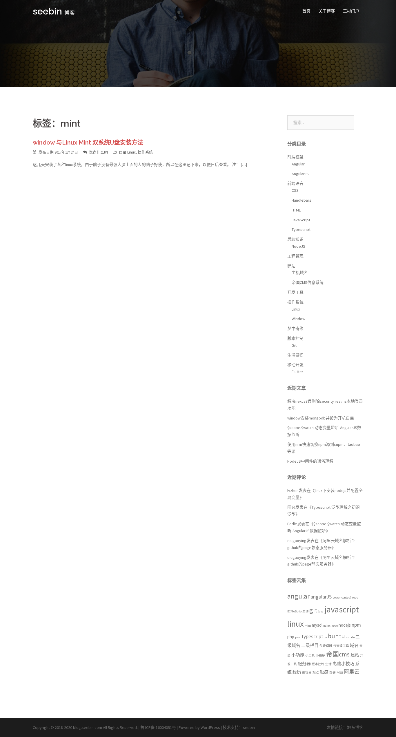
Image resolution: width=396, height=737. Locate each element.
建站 (291, 266)
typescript (312, 636)
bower (337, 597)
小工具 (310, 655)
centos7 (346, 597)
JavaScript (301, 219)
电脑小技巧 (343, 663)
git (313, 610)
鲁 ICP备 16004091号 (158, 727)
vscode (350, 637)
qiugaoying (296, 540)
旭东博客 (355, 727)
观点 (316, 672)
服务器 (304, 663)
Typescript (301, 229)
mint (308, 625)
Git (294, 345)
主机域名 (300, 272)
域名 (354, 645)
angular (298, 596)
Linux (131, 152)
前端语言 (295, 183)
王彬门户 (351, 11)
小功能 (297, 655)
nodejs (345, 625)
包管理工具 (341, 646)
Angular (298, 164)
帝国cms (338, 654)
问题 (340, 672)
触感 (324, 672)
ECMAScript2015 (297, 611)
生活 (328, 664)
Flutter (297, 371)
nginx (326, 625)
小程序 (320, 655)
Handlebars (301, 200)
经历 (297, 672)
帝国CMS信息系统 (308, 282)
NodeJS (298, 246)
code (355, 597)
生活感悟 (295, 355)
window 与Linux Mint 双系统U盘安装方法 (88, 142)
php (290, 636)
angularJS (321, 596)
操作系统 (145, 152)
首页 (306, 11)
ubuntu (334, 636)
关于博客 (327, 11)
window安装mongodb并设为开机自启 (320, 418)
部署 (332, 672)
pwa (298, 637)
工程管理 (295, 256)
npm (356, 624)
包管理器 (325, 646)
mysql (317, 625)
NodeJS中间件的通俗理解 (310, 461)
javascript (341, 609)
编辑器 (307, 672)
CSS (295, 190)
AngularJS (300, 173)
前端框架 (295, 157)
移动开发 (295, 364)
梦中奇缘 (295, 328)
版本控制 (295, 338)
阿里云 (351, 671)
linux (295, 624)
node (334, 625)
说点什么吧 (98, 152)
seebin (47, 11)
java (321, 611)
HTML (296, 210)
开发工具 (295, 292)
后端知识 (295, 239)
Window (298, 318)
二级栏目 (310, 645)
